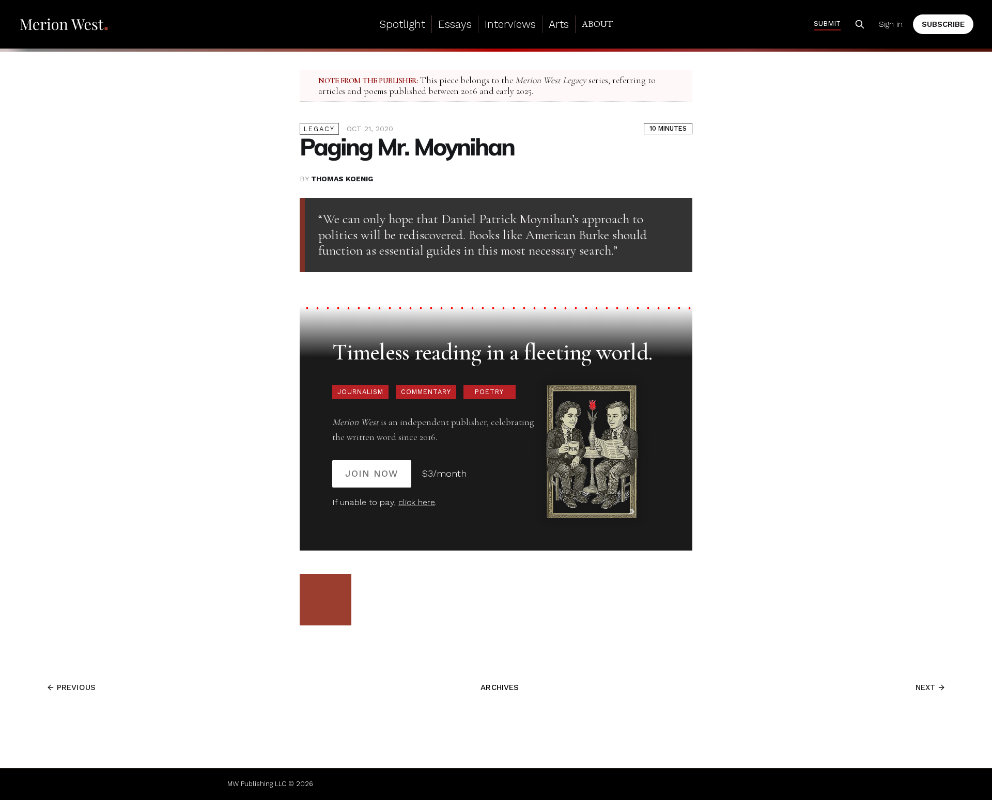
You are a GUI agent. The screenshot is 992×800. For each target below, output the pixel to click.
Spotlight (402, 24)
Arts (559, 24)
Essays (455, 24)
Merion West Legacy (550, 80)
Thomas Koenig (342, 179)
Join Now (371, 473)
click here (416, 502)
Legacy (319, 129)
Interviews (510, 24)
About (597, 23)
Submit (827, 23)
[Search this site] (859, 24)
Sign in (891, 24)
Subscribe (943, 24)
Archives (500, 687)
